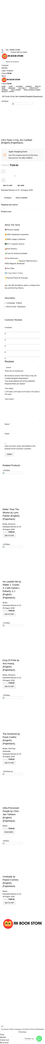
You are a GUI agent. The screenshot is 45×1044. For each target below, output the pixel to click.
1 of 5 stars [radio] (9, 392)
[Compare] (5, 540)
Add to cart (7, 185)
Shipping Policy (9, 1016)
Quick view (11, 540)
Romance (11, 524)
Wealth (6, 984)
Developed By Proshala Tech (16, 1024)
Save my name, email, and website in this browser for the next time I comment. (20, 447)
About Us (7, 1002)
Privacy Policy (8, 1009)
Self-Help (11, 748)
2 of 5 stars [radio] (17, 392)
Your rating (9, 388)
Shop (5, 962)
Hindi (5, 977)
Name (7, 424)
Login (5, 966)
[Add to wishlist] (5, 505)
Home (6, 952)
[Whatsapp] (39, 1038)
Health (6, 980)
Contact (6, 955)
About (6, 959)
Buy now (21, 185)
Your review (10, 399)
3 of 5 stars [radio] (26, 392)
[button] (9, 535)
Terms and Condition (10, 1012)
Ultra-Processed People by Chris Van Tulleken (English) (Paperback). (11, 814)
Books (5, 524)
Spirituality (6, 751)
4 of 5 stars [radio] (34, 392)
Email (7, 434)
